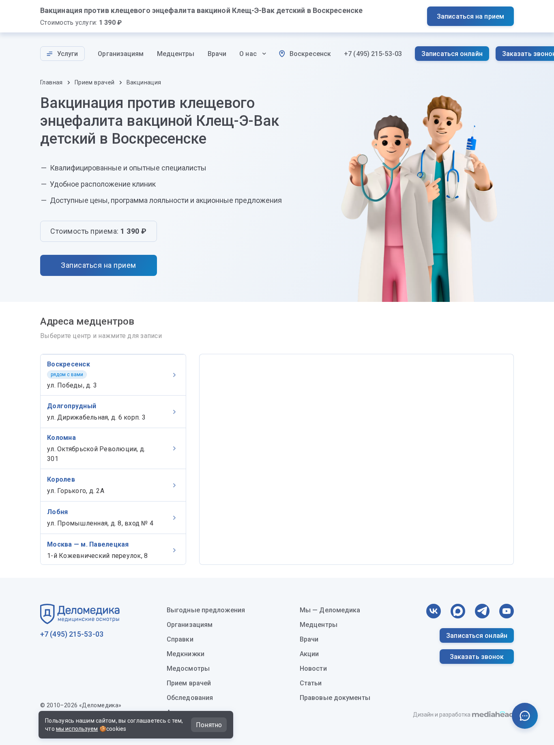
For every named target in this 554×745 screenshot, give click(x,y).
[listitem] (113, 374)
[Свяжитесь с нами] (525, 716)
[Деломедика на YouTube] (506, 611)
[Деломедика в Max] (458, 611)
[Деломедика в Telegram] (482, 611)
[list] (113, 459)
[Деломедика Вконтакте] (433, 611)
